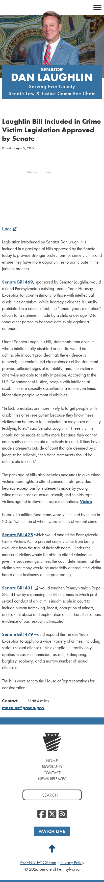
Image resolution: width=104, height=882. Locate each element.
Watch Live (52, 831)
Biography (52, 766)
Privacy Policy (72, 862)
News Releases (52, 778)
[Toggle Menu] (97, 7)
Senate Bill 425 (17, 535)
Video (86, 501)
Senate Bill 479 (17, 634)
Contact (52, 772)
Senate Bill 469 (17, 282)
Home (52, 760)
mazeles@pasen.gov (23, 707)
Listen (6, 229)
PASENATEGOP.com (38, 862)
